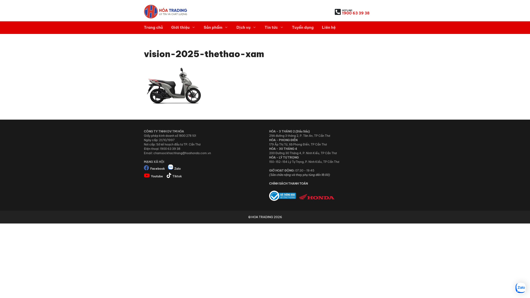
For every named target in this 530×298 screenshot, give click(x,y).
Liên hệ (329, 27)
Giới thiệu (180, 27)
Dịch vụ (243, 27)
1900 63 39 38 (356, 13)
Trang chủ (153, 27)
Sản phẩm (213, 27)
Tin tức (271, 27)
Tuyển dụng (303, 27)
